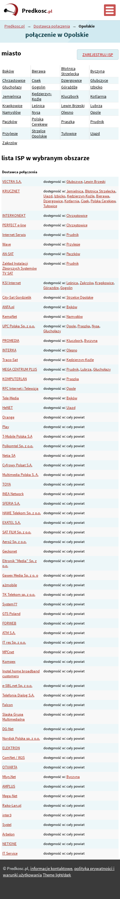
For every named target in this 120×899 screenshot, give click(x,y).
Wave (6, 244)
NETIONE (9, 843)
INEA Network (13, 493)
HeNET (7, 407)
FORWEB (9, 623)
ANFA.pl (8, 306)
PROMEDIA (10, 340)
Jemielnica (11, 96)
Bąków (8, 71)
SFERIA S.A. (11, 503)
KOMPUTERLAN (14, 378)
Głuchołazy (12, 87)
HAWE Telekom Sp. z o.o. (21, 512)
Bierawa (38, 71)
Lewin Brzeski (72, 105)
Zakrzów (9, 142)
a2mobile (9, 584)
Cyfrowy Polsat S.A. (17, 465)
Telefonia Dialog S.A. (18, 695)
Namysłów (11, 112)
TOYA (6, 484)
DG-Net (7, 728)
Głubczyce (99, 80)
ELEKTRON (11, 747)
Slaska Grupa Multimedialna (13, 717)
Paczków (9, 121)
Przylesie (10, 133)
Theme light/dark (57, 875)
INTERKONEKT (14, 215)
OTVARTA (9, 767)
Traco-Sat (10, 359)
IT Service (9, 853)
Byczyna (97, 71)
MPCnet (8, 651)
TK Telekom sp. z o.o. (18, 594)
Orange (8, 417)
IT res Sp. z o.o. (14, 642)
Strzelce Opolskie (39, 133)
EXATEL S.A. (11, 522)
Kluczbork (70, 96)
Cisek (36, 80)
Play (5, 426)
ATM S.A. (8, 632)
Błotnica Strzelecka (70, 71)
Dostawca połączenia (51, 26)
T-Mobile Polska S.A (17, 436)
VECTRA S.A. (12, 181)
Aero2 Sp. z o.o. (14, 541)
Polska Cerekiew (39, 121)
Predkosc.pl (14, 26)
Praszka (68, 121)
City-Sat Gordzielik (16, 297)
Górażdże (69, 87)
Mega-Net (9, 795)
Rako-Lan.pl (11, 805)
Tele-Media (10, 398)
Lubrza (96, 105)
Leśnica (38, 105)
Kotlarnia (98, 96)
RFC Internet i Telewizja (20, 388)
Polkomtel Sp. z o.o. (17, 445)
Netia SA (8, 455)
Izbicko (96, 87)
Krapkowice (12, 105)
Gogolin (38, 87)
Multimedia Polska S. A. (20, 474)
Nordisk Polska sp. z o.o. (21, 738)
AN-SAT (8, 253)
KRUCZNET (11, 191)
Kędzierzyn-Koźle (80, 196)
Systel (6, 824)
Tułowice (69, 133)
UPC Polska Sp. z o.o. (18, 326)
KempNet (9, 316)
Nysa (36, 112)
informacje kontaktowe (51, 868)
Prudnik (97, 121)
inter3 (6, 815)
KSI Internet (11, 282)
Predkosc (37, 11)
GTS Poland (11, 613)
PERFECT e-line (14, 225)
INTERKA (9, 350)
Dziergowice (71, 80)
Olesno (67, 112)
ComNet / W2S (13, 757)
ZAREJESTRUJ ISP (97, 54)
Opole (95, 112)
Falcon (7, 704)
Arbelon (8, 834)
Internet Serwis (14, 234)
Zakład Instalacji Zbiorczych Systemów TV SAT (19, 268)
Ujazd (95, 133)
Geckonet (9, 551)
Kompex (8, 661)
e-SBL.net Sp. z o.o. (17, 685)
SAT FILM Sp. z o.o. (16, 532)
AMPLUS (8, 786)
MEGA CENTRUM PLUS (19, 369)
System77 (9, 604)
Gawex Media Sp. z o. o (20, 575)
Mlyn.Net (9, 776)
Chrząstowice (13, 80)
